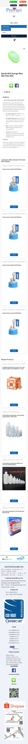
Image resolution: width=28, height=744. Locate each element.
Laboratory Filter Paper (13, 508)
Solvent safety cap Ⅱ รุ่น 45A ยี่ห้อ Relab (11, 313)
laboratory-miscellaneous (14, 364)
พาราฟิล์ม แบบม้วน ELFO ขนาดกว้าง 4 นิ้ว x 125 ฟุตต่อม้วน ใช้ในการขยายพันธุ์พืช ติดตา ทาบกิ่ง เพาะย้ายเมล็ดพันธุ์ (13, 369)
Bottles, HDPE (19, 460)
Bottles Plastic (11, 460)
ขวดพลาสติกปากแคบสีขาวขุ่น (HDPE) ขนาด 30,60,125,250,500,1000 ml (12, 464)
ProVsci (14, 711)
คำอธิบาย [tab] (7, 92)
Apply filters (6, 29)
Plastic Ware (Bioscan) (13, 412)
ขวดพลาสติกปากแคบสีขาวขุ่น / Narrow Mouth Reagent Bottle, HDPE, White (13, 416)
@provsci (14, 684)
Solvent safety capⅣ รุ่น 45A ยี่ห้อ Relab (11, 217)
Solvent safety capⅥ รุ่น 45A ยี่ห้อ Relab (11, 169)
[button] (14, 16)
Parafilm (23, 364)
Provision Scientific (14, 674)
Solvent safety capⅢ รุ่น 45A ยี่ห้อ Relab (11, 265)
